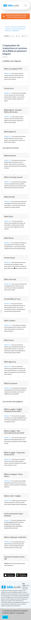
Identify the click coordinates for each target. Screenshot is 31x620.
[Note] (14, 267)
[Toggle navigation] (25, 5)
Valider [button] (5, 617)
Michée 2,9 (7, 201)
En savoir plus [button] (20, 613)
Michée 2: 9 (7, 136)
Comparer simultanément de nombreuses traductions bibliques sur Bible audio (15, 28)
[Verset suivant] (30, 311)
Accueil (7, 26)
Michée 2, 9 (7, 221)
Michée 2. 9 (7, 116)
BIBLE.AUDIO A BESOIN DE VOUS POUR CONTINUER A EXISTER (16, 16)
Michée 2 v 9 (7, 325)
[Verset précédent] (1, 311)
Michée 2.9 (7, 93)
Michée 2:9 (7, 73)
